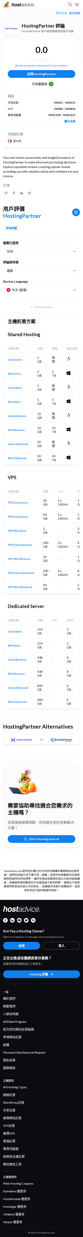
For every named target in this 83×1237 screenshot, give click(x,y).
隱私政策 (9, 1060)
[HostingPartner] (12, 28)
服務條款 (9, 1068)
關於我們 (9, 998)
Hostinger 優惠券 (14, 1206)
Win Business (16, 430)
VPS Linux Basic (18, 516)
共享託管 (9, 1110)
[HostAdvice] (19, 5)
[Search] (70, 5)
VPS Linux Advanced (21, 572)
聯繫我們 (9, 1006)
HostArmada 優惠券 (16, 1199)
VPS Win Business (19, 558)
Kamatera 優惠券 (14, 1191)
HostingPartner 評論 (43, 26)
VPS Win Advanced (20, 587)
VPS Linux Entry (18, 502)
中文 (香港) (19, 290)
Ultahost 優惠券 (14, 1214)
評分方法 (61, 13)
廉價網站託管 (12, 1118)
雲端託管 (9, 1141)
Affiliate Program (14, 1021)
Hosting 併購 (39, 974)
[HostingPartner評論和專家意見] (6, 193)
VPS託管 (9, 1125)
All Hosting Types (15, 1087)
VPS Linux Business (20, 544)
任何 (10, 251)
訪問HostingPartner (41, 74)
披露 (6, 1044)
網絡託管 (9, 1095)
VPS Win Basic (17, 530)
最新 (10, 270)
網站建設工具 (12, 1164)
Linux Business (17, 659)
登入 (61, 945)
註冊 (22, 945)
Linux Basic (15, 387)
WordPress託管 (13, 1102)
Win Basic (14, 401)
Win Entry (14, 373)
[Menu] (77, 5)
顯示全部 (69, 121)
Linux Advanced (18, 444)
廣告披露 (74, 13)
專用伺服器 (11, 1149)
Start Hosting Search (44, 839)
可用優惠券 (42, 84)
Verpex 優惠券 (12, 1222)
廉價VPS (9, 1133)
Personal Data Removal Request (24, 1052)
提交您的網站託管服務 (18, 1029)
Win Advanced (17, 458)
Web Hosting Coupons (18, 1183)
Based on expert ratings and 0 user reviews (41, 65)
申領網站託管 (12, 1037)
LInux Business (17, 415)
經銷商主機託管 (14, 1156)
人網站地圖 (11, 1014)
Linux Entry (15, 359)
